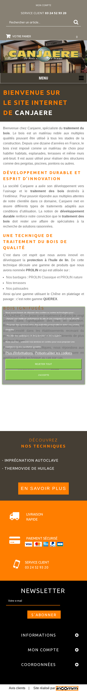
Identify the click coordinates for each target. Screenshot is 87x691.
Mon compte (43, 649)
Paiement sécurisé (41, 538)
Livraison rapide (34, 516)
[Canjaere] (43, 54)
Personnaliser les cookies (53, 353)
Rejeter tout (43, 364)
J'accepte (43, 375)
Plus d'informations (19, 353)
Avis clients (17, 688)
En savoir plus (43, 488)
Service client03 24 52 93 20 (37, 564)
